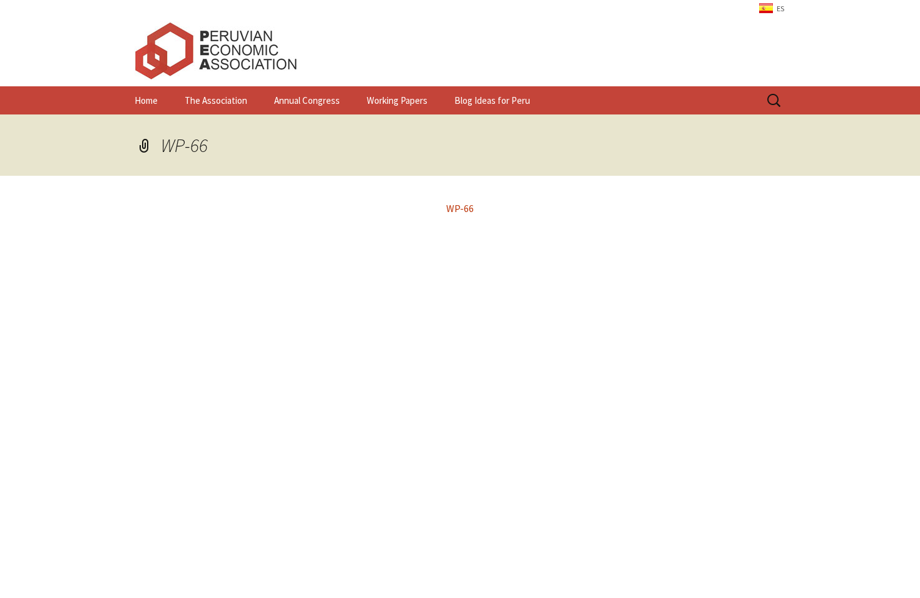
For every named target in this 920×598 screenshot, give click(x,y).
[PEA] (460, 50)
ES (780, 8)
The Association (216, 100)
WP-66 (184, 145)
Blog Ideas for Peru (492, 100)
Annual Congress (307, 100)
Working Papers (397, 100)
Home (146, 100)
